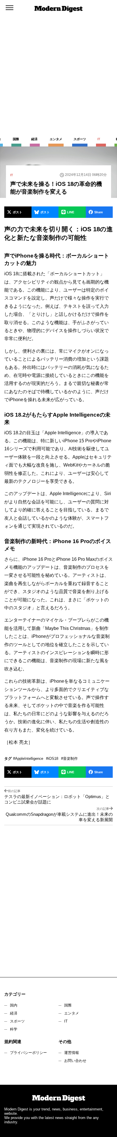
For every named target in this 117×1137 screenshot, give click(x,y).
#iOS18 (52, 758)
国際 (68, 1005)
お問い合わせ (75, 1060)
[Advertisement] (58, 61)
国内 (13, 1005)
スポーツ (17, 1021)
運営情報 (71, 1052)
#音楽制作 (69, 758)
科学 (13, 1029)
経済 (13, 1013)
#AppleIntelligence (28, 758)
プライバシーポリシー (28, 1052)
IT (66, 1021)
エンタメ (71, 1013)
